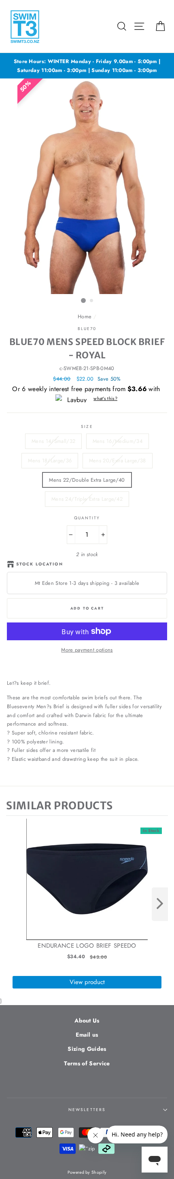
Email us (87, 1035)
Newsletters (86, 1110)
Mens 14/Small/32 (53, 441)
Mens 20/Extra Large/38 (117, 460)
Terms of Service (87, 1063)
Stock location (39, 564)
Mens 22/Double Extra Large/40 (87, 480)
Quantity (87, 518)
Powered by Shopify (87, 1172)
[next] (160, 904)
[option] (87, 65)
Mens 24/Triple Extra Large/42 (87, 499)
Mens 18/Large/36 (50, 460)
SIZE (87, 426)
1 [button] (83, 300)
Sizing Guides (87, 1049)
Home (84, 316)
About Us (87, 1020)
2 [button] (92, 301)
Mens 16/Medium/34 (117, 441)
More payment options (86, 650)
